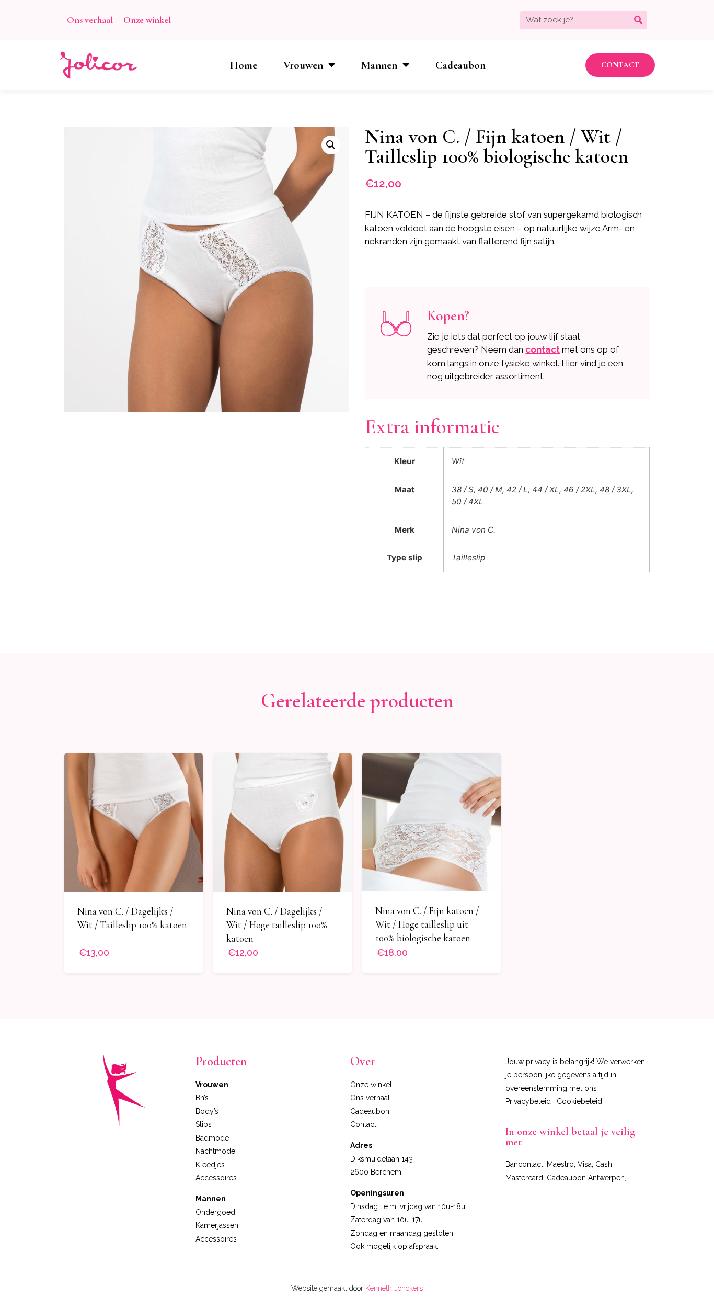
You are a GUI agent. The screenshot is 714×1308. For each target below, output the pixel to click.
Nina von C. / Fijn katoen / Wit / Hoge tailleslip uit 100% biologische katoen (427, 924)
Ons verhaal (90, 20)
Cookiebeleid (579, 1101)
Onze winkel (147, 20)
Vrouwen (303, 65)
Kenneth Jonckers (394, 1288)
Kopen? (448, 315)
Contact (363, 1124)
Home (243, 65)
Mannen (379, 65)
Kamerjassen (216, 1225)
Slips (203, 1124)
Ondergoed (215, 1212)
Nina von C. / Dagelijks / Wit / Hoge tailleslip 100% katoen (276, 924)
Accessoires (216, 1178)
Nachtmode (215, 1151)
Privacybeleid (528, 1101)
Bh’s (202, 1097)
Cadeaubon (460, 65)
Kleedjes (210, 1164)
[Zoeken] (638, 20)
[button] (620, 65)
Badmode (212, 1138)
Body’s (206, 1111)
